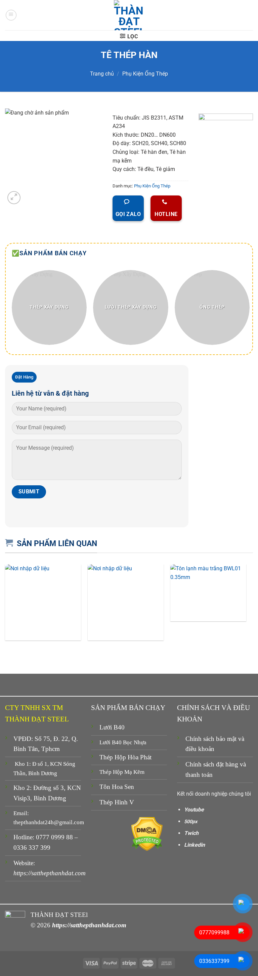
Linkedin (194, 845)
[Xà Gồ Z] (43, 602)
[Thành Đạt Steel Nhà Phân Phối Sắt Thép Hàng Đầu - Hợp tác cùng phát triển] (129, 15)
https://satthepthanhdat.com (49, 873)
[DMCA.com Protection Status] (147, 834)
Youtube (194, 809)
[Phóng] (13, 197)
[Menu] (11, 15)
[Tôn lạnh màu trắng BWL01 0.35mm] (208, 592)
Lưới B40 (112, 727)
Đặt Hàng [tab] (24, 377)
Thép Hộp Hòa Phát (125, 757)
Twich (191, 833)
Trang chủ (102, 74)
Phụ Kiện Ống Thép (145, 74)
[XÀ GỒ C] (126, 602)
